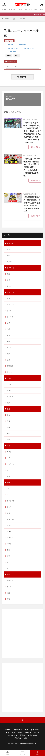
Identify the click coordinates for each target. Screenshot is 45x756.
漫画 (8, 360)
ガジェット (10, 519)
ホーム (7, 729)
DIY (8, 489)
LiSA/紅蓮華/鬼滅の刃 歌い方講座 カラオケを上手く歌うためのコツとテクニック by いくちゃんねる (32, 204)
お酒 (8, 513)
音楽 (13, 19)
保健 (8, 421)
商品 (8, 274)
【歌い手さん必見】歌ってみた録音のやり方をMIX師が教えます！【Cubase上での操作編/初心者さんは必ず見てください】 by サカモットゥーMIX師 (32, 132)
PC (8, 495)
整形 (8, 476)
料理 (8, 341)
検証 (8, 354)
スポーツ (10, 538)
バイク (9, 544)
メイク (9, 470)
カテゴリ (18, 112)
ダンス (9, 587)
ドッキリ (10, 317)
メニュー (22, 754)
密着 (8, 255)
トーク (9, 249)
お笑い (9, 298)
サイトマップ (12, 735)
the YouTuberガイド (28, 743)
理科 (8, 427)
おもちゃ (10, 507)
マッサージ (10, 464)
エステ (9, 452)
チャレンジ (10, 305)
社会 (8, 433)
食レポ (9, 372)
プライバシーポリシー (22, 738)
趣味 (41, 10)
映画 (8, 556)
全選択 (9, 55)
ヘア (8, 458)
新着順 (6, 112)
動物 (8, 550)
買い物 (9, 262)
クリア (17, 55)
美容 (20, 10)
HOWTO (22, 19)
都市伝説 (10, 366)
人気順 (12, 112)
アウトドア (10, 501)
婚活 (8, 323)
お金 (8, 415)
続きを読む (35, 147)
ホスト (9, 378)
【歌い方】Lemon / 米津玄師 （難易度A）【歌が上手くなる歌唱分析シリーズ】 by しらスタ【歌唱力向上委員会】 (32, 167)
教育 (36, 10)
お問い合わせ (33, 735)
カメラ (9, 525)
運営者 (22, 735)
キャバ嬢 (10, 243)
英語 (8, 439)
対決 (8, 335)
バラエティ (12, 10)
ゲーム (9, 384)
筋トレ (9, 286)
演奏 (8, 599)
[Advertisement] (22, 633)
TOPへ (37, 754)
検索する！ (23, 76)
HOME (4, 10)
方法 (8, 280)
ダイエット (28, 10)
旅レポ (9, 347)
